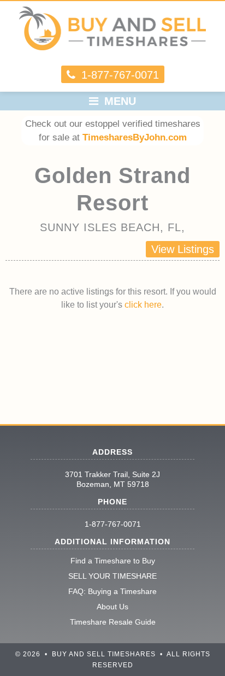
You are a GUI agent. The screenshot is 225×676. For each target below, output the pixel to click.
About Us (112, 606)
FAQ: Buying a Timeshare (112, 591)
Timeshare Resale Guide (113, 622)
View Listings (182, 249)
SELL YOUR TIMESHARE (112, 576)
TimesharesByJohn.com (134, 137)
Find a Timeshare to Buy (112, 560)
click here (143, 304)
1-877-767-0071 (113, 524)
